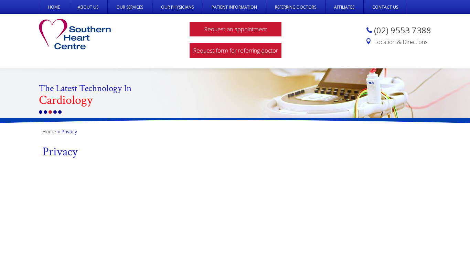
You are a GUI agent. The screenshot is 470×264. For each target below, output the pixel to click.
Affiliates (344, 7)
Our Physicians (177, 7)
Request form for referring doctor (235, 50)
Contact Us (385, 7)
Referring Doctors (295, 7)
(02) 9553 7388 (402, 30)
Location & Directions (401, 42)
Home (54, 7)
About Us (88, 7)
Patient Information (234, 7)
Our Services (129, 7)
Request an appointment (235, 29)
